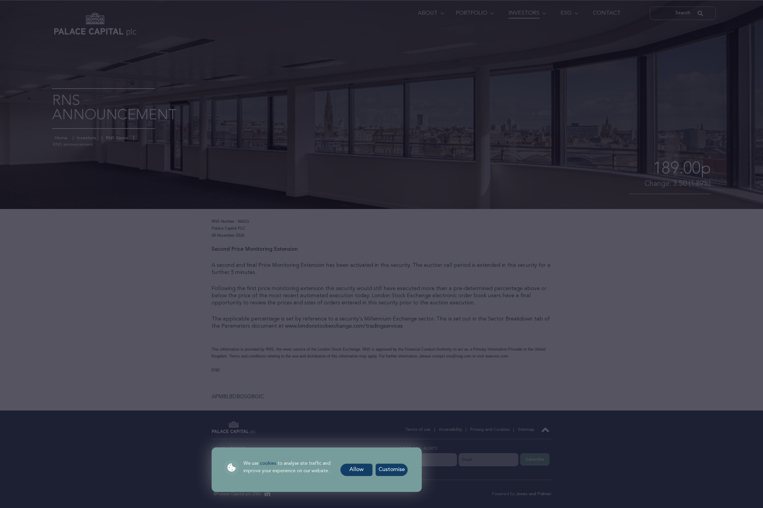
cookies (268, 463)
